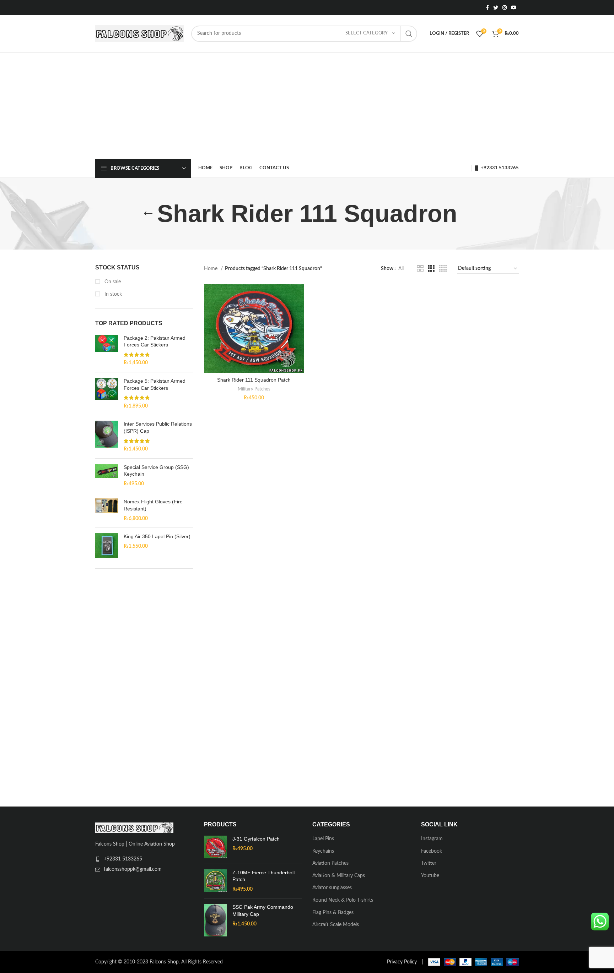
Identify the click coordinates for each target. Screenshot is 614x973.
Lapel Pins (323, 838)
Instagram (432, 838)
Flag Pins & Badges (333, 912)
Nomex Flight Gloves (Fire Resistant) (153, 505)
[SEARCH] (409, 34)
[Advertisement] (307, 105)
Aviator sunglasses (332, 887)
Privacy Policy (402, 962)
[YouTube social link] (514, 7)
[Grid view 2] (420, 268)
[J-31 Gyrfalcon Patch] (215, 847)
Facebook (431, 851)
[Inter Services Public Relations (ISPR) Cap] (106, 437)
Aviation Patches (330, 863)
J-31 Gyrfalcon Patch (256, 839)
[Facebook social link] (487, 7)
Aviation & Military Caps (338, 875)
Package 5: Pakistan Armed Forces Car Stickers (154, 384)
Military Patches (254, 389)
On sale (112, 281)
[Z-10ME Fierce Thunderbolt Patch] (215, 881)
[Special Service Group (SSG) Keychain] (106, 476)
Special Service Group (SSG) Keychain (156, 470)
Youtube (430, 875)
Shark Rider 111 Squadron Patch (254, 380)
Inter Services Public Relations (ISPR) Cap (158, 427)
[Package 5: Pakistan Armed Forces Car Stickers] (106, 394)
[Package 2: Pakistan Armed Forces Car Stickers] (106, 351)
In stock (112, 294)
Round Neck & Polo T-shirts (342, 900)
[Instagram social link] (504, 7)
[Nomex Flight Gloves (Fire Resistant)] (106, 510)
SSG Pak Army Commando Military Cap (262, 910)
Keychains (323, 851)
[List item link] (144, 859)
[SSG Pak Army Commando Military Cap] (215, 920)
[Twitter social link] (495, 7)
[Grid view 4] (443, 268)
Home (211, 268)
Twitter (428, 863)
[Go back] (148, 214)
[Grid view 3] (431, 268)
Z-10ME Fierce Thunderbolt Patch (263, 876)
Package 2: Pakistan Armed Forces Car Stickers (154, 341)
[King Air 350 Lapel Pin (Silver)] (106, 545)
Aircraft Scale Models (335, 924)
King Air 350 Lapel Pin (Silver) (157, 536)
